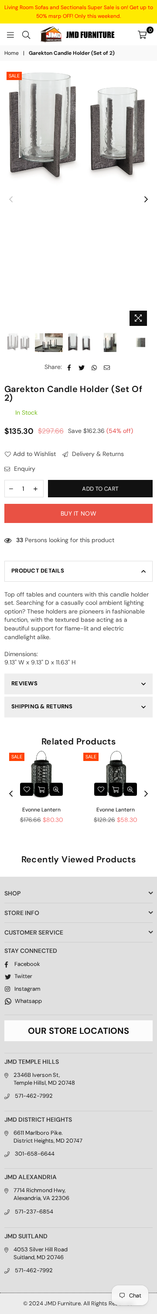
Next (146, 199)
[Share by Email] (107, 367)
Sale (14, 76)
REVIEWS (24, 683)
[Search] (26, 34)
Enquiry (23, 469)
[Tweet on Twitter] (81, 367)
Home (11, 53)
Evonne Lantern (41, 809)
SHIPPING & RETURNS (42, 706)
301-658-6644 (35, 1153)
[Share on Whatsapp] (94, 367)
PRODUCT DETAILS (37, 570)
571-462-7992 (34, 1095)
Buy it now (78, 513)
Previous (10, 199)
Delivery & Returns (97, 454)
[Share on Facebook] (69, 367)
